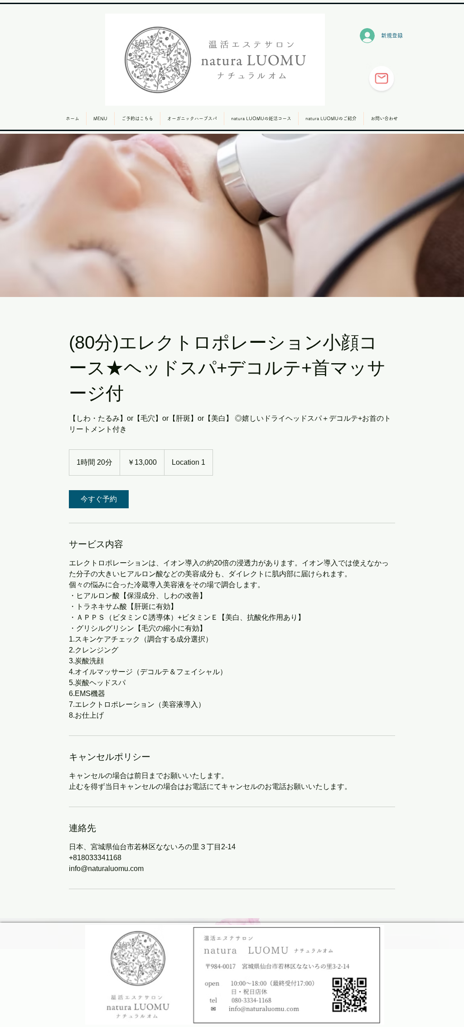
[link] (99, 499)
